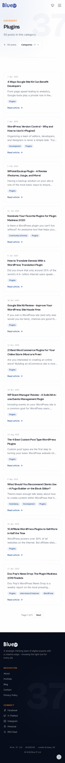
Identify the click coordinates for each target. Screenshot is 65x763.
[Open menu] (60, 5)
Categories (28, 44)
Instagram (13, 721)
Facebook (12, 710)
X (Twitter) (13, 715)
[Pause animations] (59, 757)
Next (38, 615)
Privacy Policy (11, 695)
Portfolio (8, 679)
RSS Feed (12, 732)
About (7, 673)
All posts (11, 44)
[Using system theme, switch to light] (52, 5)
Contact (7, 689)
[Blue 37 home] (9, 5)
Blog (6, 684)
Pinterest (12, 726)
